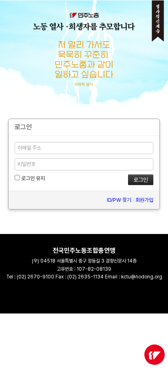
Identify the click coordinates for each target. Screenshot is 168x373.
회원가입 (144, 200)
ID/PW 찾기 (119, 200)
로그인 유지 (32, 178)
